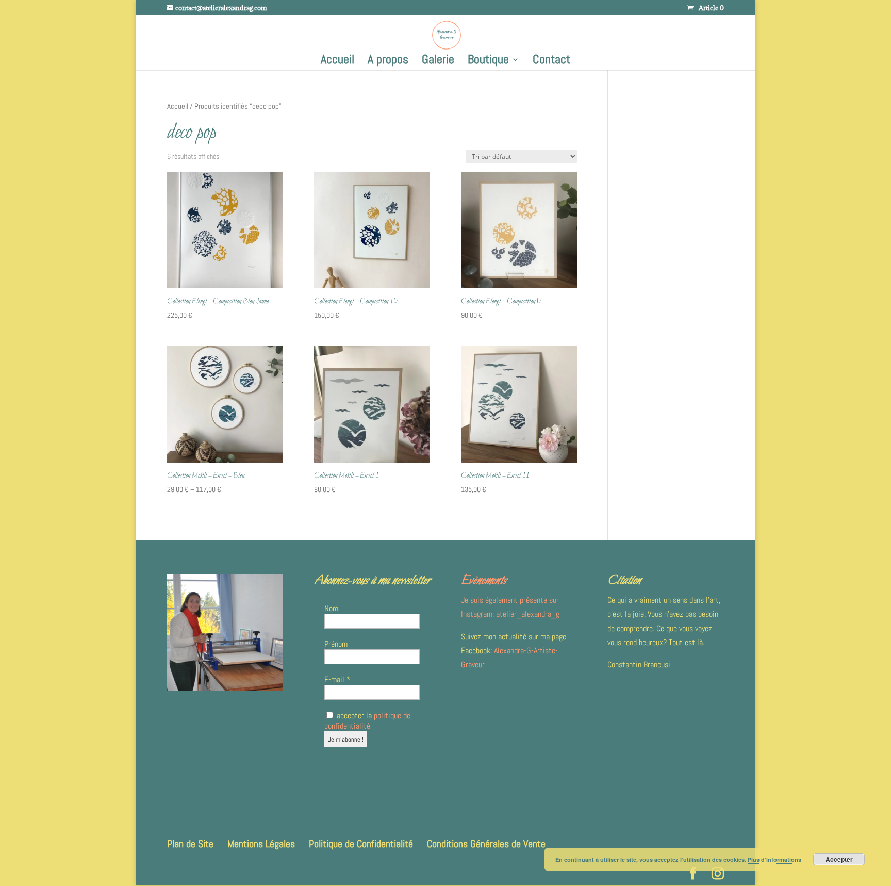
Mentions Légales (261, 843)
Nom (331, 608)
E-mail (337, 680)
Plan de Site (190, 843)
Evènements (483, 580)
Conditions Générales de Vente (486, 843)
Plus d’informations (774, 859)
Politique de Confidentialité (361, 843)
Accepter (839, 859)
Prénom (336, 644)
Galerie (438, 61)
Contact (551, 61)
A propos (388, 61)
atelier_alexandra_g (527, 614)
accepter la (367, 720)
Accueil (337, 61)
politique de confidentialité (367, 720)
